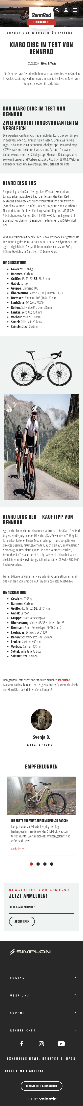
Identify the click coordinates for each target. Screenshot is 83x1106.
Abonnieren (22, 921)
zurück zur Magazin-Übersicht (40, 32)
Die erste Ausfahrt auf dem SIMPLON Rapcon (39, 820)
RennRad (64, 680)
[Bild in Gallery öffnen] (41, 368)
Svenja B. (41, 737)
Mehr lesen (18, 848)
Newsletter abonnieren (41, 1086)
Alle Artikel (41, 745)
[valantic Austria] (41, 1098)
